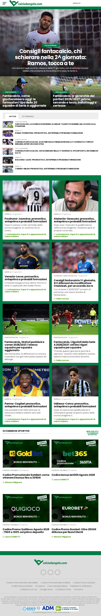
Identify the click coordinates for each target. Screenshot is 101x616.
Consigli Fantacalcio (65, 276)
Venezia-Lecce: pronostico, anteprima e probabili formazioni (26, 278)
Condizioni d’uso (63, 589)
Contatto (78, 589)
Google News (46, 589)
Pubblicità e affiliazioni (81, 586)
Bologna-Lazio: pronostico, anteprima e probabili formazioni (48, 159)
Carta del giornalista (57, 586)
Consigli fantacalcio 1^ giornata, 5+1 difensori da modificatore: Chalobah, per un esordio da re (75, 283)
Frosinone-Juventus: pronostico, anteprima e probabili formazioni (26, 220)
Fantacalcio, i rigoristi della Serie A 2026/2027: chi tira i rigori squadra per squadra (74, 345)
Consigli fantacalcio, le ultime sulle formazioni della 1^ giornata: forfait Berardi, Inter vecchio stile (54, 143)
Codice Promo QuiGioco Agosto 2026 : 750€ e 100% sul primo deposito (26, 530)
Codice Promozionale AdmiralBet (22, 582)
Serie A (8, 214)
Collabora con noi (28, 589)
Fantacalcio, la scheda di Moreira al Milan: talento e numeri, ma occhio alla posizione (55, 125)
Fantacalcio (11, 337)
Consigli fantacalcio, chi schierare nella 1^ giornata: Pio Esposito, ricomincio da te (56, 152)
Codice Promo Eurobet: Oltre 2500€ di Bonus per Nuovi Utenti (74, 530)
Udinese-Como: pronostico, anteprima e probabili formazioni (75, 405)
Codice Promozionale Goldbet (55, 582)
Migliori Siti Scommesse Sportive (92, 433)
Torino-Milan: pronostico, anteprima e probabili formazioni (47, 168)
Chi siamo (40, 586)
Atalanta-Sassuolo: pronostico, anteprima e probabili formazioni (75, 220)
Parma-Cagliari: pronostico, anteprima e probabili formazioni (26, 405)
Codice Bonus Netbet (22, 586)
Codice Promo (10, 470)
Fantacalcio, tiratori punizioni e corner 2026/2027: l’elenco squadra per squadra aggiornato (24, 346)
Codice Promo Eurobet (84, 582)
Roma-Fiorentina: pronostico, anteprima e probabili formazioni (49, 133)
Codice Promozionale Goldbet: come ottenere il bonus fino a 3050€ (26, 476)
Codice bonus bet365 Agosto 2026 (73, 475)
